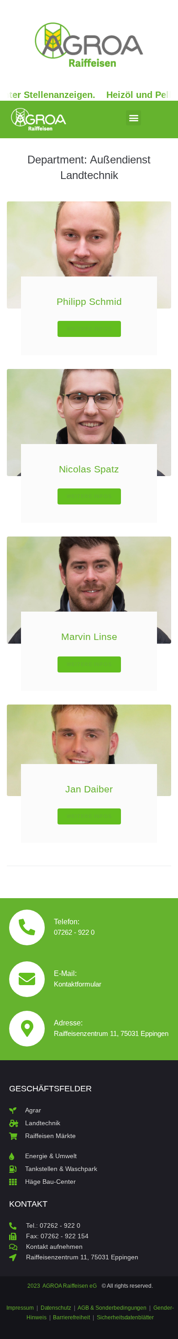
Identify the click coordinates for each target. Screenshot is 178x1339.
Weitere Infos (89, 328)
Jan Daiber (89, 789)
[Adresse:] (27, 1028)
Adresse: (68, 1023)
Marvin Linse (89, 636)
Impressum (20, 1308)
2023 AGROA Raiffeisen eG (61, 1286)
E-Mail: (65, 973)
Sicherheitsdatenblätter (125, 1317)
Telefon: (66, 922)
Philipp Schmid (89, 301)
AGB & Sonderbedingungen (112, 1308)
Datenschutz (56, 1308)
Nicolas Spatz (89, 469)
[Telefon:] (27, 927)
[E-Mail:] (27, 979)
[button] (133, 117)
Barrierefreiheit (71, 1317)
